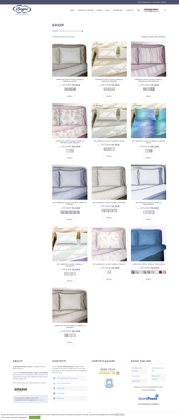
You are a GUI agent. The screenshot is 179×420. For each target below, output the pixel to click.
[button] (165, 10)
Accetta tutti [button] (35, 417)
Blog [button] (108, 10)
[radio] (66, 89)
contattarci (40, 400)
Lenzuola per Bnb (86, 10)
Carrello (163, 2)
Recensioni (118, 10)
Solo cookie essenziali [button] (9, 417)
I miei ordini (156, 2)
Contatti (130, 10)
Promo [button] (100, 10)
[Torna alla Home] (22, 10)
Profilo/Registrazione (144, 2)
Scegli (70, 96)
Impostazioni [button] (22, 417)
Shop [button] (72, 10)
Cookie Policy (119, 414)
